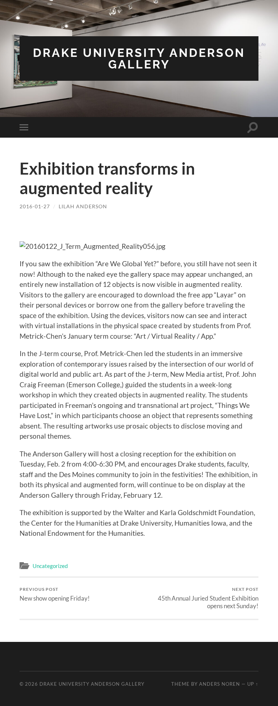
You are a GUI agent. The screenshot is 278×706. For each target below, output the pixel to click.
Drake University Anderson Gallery (139, 58)
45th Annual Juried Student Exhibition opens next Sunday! (208, 598)
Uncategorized (50, 566)
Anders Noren (219, 684)
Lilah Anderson (83, 206)
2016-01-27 (35, 206)
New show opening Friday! (55, 594)
